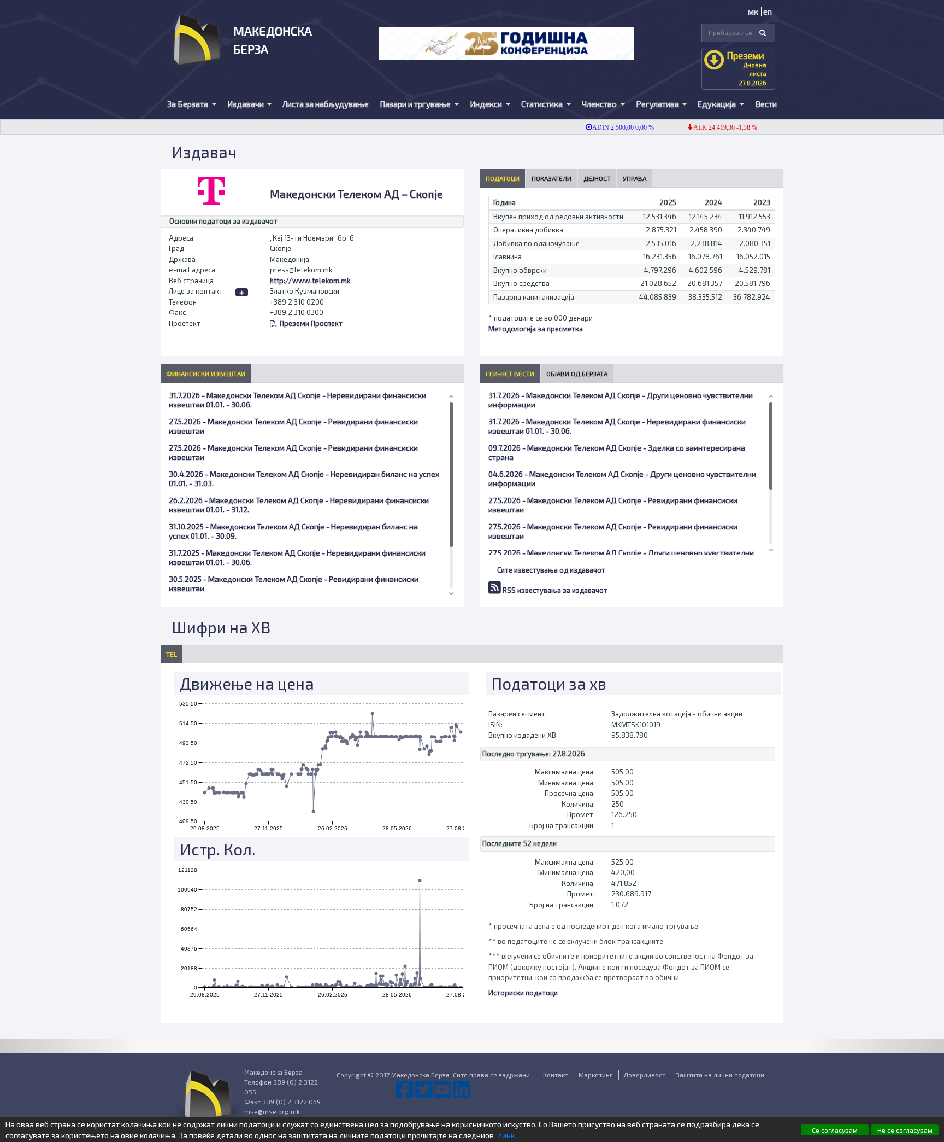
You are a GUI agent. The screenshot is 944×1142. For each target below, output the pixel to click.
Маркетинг (596, 1075)
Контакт (555, 1075)
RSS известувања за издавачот (554, 590)
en (767, 11)
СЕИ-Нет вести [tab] (510, 373)
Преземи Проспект (311, 323)
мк (753, 11)
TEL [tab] (171, 654)
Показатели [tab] (551, 178)
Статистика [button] (542, 104)
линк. (507, 1135)
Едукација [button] (718, 104)
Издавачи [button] (246, 104)
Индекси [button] (487, 104)
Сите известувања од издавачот (551, 570)
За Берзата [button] (188, 104)
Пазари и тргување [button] (416, 104)
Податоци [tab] (503, 178)
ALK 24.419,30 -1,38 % (707, 127)
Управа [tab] (634, 178)
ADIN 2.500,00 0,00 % (604, 127)
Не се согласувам (905, 1130)
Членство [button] (600, 104)
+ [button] (241, 292)
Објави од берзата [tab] (576, 373)
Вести (766, 104)
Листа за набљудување (325, 104)
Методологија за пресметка (535, 328)
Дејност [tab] (597, 178)
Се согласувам (835, 1130)
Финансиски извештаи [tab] (205, 373)
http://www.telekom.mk (310, 280)
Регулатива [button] (658, 104)
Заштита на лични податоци (720, 1075)
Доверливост (644, 1075)
